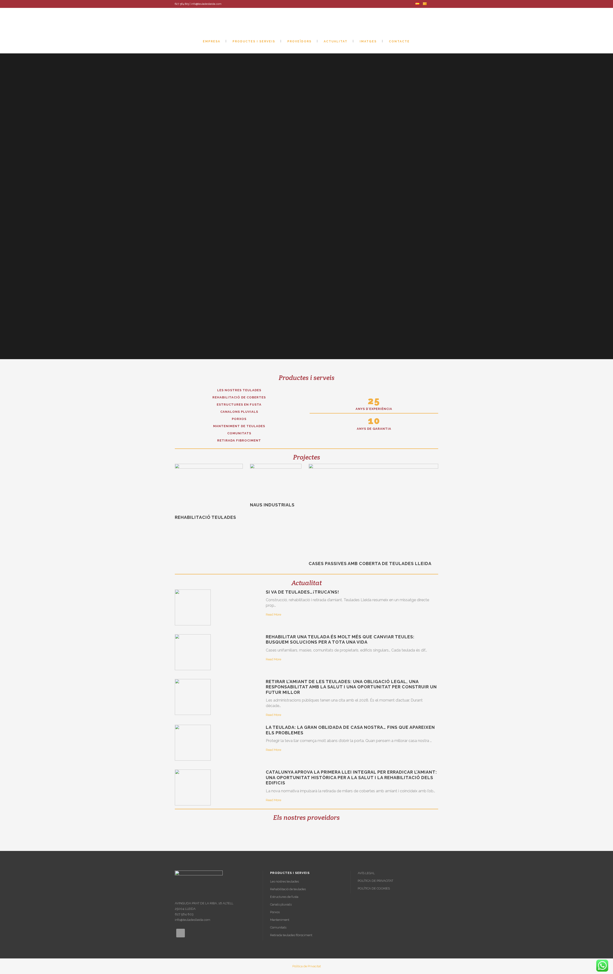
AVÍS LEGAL (366, 873)
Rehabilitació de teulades (288, 889)
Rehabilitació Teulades (205, 517)
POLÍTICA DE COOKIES (374, 888)
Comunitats (278, 927)
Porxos (275, 912)
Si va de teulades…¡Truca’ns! (302, 592)
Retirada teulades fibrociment (291, 935)
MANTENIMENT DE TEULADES (239, 426)
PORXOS (239, 419)
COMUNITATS (239, 433)
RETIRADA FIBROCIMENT (239, 440)
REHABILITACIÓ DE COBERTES (239, 397)
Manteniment (279, 920)
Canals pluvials (281, 904)
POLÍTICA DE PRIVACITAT (375, 881)
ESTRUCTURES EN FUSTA (239, 404)
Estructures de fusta (284, 897)
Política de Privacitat (306, 966)
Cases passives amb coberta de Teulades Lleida (370, 563)
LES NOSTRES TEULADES (239, 390)
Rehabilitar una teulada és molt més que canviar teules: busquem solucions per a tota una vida (340, 639)
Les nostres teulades (284, 881)
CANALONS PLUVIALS (239, 411)
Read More (273, 614)
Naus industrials (272, 504)
